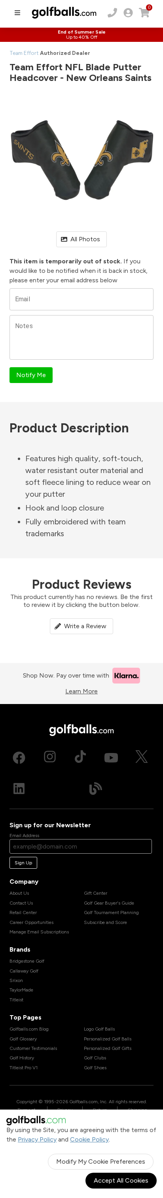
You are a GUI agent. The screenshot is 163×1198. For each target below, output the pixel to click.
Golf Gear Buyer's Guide (109, 903)
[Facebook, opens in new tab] (18, 757)
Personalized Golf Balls (107, 1039)
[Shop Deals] (81, 34)
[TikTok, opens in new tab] (80, 757)
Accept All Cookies (121, 1180)
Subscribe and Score (105, 922)
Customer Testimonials (33, 1048)
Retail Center (23, 912)
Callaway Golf (23, 971)
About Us (19, 893)
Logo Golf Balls (99, 1029)
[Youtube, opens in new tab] (111, 757)
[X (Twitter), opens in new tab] (141, 757)
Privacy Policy (37, 1139)
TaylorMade (21, 990)
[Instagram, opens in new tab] (49, 757)
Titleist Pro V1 (23, 1067)
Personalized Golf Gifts (107, 1048)
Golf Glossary (23, 1039)
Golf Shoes (95, 1067)
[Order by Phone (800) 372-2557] (112, 12)
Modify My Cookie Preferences (100, 1161)
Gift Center (95, 893)
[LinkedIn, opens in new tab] (18, 788)
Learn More (81, 691)
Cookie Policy (89, 1139)
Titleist (16, 1000)
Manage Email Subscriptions (39, 932)
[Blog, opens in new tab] (95, 788)
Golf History (21, 1058)
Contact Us (21, 903)
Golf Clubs (95, 1058)
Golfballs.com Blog (29, 1029)
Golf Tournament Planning (111, 912)
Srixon (16, 980)
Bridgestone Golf (26, 961)
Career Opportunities (31, 922)
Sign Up (23, 863)
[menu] (17, 13)
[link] (128, 12)
